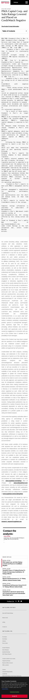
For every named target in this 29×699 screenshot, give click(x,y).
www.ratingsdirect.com (21, 483)
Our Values (4, 636)
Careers (4, 669)
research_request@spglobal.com (11, 521)
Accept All (14, 696)
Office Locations (5, 665)
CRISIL (3, 622)
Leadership (4, 673)
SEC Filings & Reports (6, 654)
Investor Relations (6, 647)
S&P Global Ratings (8, 607)
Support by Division (6, 660)
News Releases (5, 649)
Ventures (4, 641)
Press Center (5, 643)
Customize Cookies (14, 691)
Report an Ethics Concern (7, 662)
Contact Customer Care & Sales (8, 658)
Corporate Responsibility (7, 671)
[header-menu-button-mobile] (26, 2)
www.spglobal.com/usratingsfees (13, 494)
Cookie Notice (5, 688)
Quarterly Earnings (6, 652)
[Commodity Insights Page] (16, 601)
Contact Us (4, 626)
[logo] (5, 2)
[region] (14, 688)
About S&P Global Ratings (7, 613)
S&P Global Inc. (7, 631)
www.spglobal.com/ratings (14, 481)
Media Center (5, 617)
